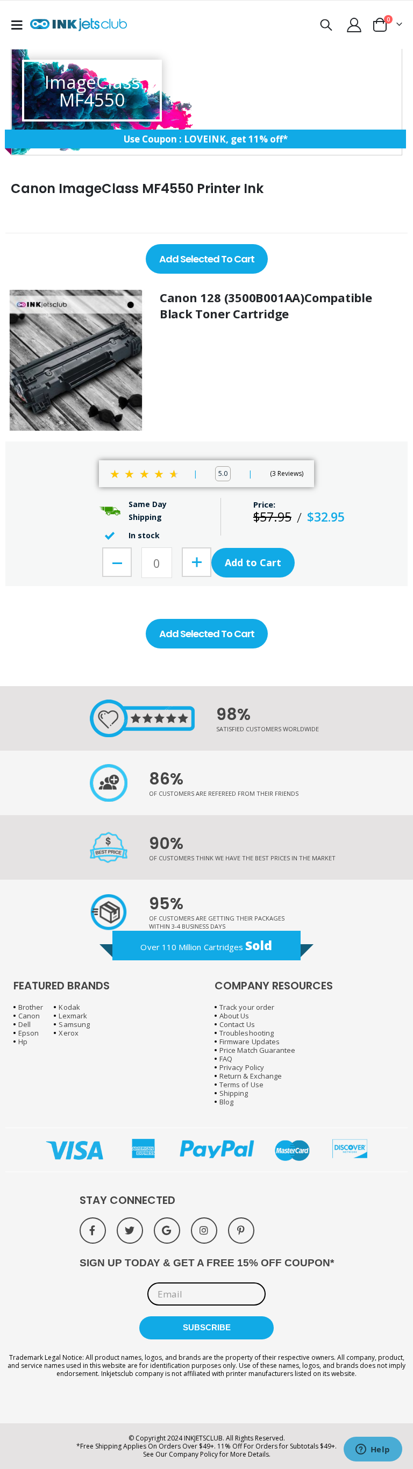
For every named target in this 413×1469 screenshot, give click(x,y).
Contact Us (237, 1024)
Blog (226, 1101)
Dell (24, 1024)
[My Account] (354, 25)
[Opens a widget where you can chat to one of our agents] (372, 1450)
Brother (30, 1007)
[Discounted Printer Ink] (78, 24)
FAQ (225, 1058)
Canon (29, 1015)
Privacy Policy (241, 1067)
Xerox (68, 1033)
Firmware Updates (249, 1041)
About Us (234, 1015)
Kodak (69, 1007)
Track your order (246, 1007)
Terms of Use (241, 1084)
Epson (28, 1033)
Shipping (233, 1093)
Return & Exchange (250, 1076)
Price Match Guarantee (257, 1050)
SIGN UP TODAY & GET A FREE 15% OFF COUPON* (207, 1262)
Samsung (74, 1024)
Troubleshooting (246, 1033)
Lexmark (73, 1015)
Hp (22, 1041)
